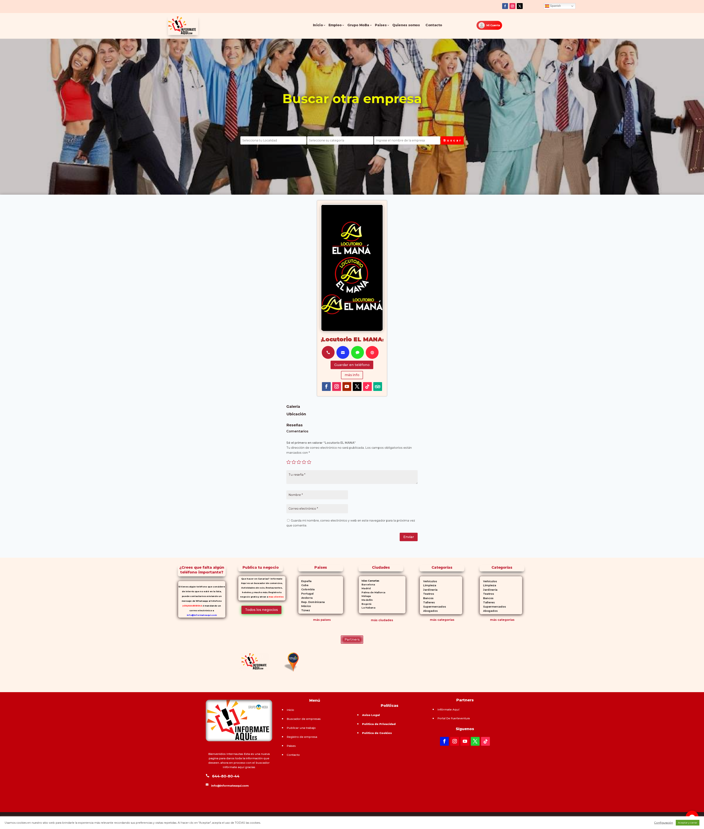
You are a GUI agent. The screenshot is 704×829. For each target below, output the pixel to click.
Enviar (408, 537)
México (304, 606)
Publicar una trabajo (301, 728)
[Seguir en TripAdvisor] (377, 386)
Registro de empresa (302, 737)
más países (322, 620)
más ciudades (382, 620)
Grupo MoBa (358, 25)
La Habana (367, 607)
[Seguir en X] (520, 6)
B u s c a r (452, 140)
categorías (445, 620)
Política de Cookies (377, 733)
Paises (381, 25)
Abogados (428, 610)
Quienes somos (406, 25)
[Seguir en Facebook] (505, 6)
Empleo (335, 25)
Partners (352, 639)
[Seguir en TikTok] (367, 386)
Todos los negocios (261, 610)
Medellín (366, 600)
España (304, 581)
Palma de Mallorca (372, 592)
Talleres (427, 602)
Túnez (304, 610)
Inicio (318, 25)
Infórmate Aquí (448, 709)
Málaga (365, 596)
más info (352, 375)
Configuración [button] (663, 822)
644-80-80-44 (225, 776)
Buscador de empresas (304, 719)
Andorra (305, 598)
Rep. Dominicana (311, 602)
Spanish (555, 5)
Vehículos (428, 581)
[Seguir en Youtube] (346, 386)
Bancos (426, 598)
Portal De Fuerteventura (453, 718)
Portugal (306, 593)
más (433, 620)
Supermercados (433, 606)
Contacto (434, 25)
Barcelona (367, 584)
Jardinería (428, 589)
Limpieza (428, 585)
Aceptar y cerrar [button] (687, 822)
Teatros (427, 593)
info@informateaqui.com (202, 615)
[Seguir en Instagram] (512, 6)
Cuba (303, 585)
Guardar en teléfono (352, 365)
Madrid (365, 588)
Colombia (306, 589)
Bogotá (365, 603)
